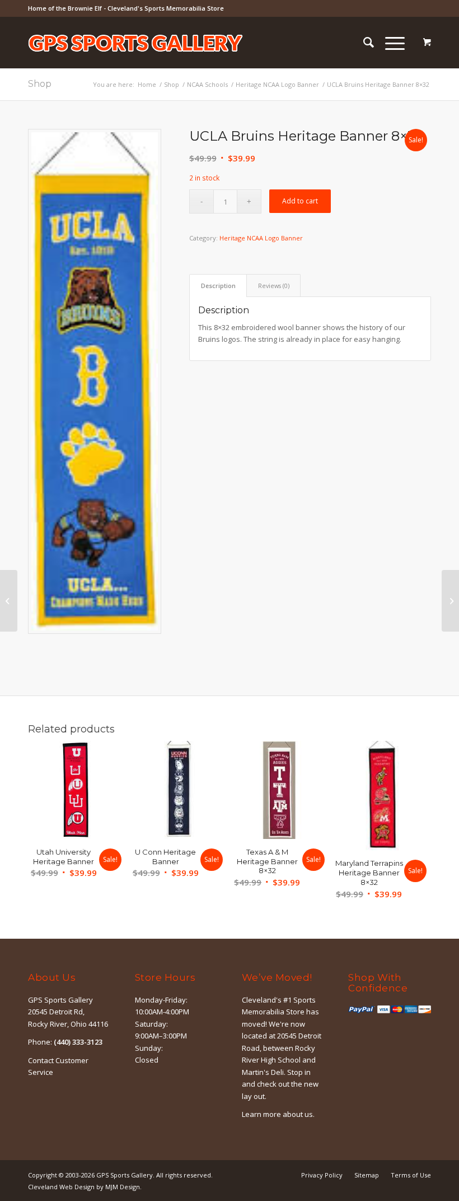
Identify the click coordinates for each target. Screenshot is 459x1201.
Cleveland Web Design (61, 1187)
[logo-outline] (135, 59)
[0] (427, 42)
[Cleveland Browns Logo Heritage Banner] (8, 601)
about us (298, 1114)
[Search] (363, 42)
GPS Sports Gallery (124, 1175)
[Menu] (389, 42)
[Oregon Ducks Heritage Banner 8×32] (450, 601)
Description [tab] (218, 285)
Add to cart (300, 201)
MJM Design (122, 1187)
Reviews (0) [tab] (273, 285)
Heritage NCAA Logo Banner (261, 238)
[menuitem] (363, 42)
